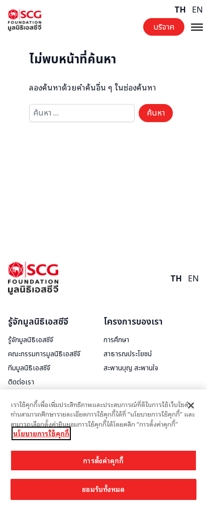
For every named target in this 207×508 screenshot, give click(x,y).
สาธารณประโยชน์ (128, 354)
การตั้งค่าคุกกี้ (103, 460)
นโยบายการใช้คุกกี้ (41, 433)
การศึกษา (116, 340)
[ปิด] (191, 405)
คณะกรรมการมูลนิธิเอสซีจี (44, 354)
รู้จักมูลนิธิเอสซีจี (38, 322)
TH (180, 10)
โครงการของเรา (133, 322)
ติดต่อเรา (21, 382)
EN (197, 10)
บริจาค (163, 27)
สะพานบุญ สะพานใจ (131, 368)
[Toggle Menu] (197, 26)
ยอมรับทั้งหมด (103, 489)
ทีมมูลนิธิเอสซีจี (29, 368)
